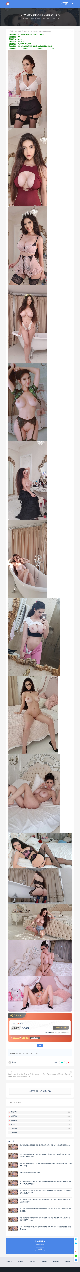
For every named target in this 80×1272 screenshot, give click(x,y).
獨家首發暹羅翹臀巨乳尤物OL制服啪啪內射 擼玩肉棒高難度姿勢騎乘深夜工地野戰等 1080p (46, 1165)
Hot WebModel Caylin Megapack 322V (29, 1053)
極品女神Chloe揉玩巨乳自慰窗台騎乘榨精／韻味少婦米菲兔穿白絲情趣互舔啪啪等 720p (23, 1075)
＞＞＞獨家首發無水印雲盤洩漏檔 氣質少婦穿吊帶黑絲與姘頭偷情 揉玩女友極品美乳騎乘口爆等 (46, 1201)
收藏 (40, 1045)
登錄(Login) (16, 1038)
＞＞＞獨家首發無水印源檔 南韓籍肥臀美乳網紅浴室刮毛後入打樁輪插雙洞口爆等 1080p (45, 1228)
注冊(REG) (25, 1038)
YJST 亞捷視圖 (19, 31)
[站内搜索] (59, 4)
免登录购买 (34, 1038)
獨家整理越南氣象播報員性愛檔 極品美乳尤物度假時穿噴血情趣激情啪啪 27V (45, 1145)
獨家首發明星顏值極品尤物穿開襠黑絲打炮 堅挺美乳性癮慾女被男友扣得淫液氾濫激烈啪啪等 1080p (45, 1219)
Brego (14, 1062)
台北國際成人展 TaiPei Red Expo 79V (32, 1172)
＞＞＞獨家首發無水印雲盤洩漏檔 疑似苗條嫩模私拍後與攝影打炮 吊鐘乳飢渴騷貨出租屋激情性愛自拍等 (46, 1183)
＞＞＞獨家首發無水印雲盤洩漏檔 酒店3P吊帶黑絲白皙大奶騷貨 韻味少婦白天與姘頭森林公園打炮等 (45, 1155)
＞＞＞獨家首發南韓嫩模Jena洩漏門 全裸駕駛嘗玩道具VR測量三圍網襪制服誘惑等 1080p (45, 1210)
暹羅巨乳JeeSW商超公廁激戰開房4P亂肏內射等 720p (57, 1075)
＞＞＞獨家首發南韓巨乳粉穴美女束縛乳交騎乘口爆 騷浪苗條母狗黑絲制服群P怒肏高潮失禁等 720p (45, 1192)
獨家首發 (37, 18)
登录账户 (37, 1091)
